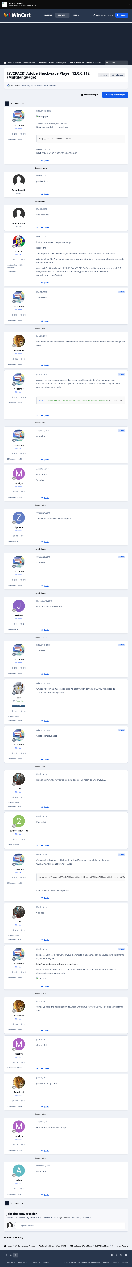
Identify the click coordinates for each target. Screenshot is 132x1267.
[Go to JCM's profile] (19, 779)
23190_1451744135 (19, 830)
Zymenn (19, 527)
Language (10, 1262)
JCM (19, 788)
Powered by (115, 1262)
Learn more (5, 4)
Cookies (46, 1262)
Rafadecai (19, 350)
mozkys (19, 483)
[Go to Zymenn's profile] (19, 518)
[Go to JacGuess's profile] (19, 606)
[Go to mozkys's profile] (19, 474)
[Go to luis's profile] (19, 688)
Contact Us (36, 1262)
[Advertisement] (66, 41)
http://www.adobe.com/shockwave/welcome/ (57, 964)
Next (17, 104)
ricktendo (15, 85)
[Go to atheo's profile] (19, 1170)
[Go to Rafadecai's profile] (19, 341)
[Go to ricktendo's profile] (8, 85)
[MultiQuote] (37, 161)
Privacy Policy (23, 1262)
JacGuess (18, 615)
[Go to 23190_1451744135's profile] (19, 821)
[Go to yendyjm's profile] (19, 241)
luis (19, 697)
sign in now (64, 1217)
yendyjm (19, 251)
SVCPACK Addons (48, 85)
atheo (19, 1180)
